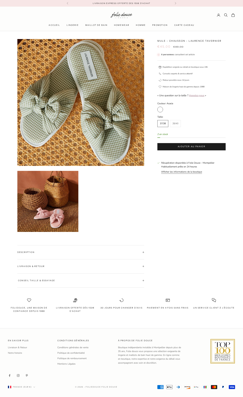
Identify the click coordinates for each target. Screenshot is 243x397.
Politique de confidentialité (71, 352)
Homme (141, 25)
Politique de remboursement (72, 358)
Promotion (159, 25)
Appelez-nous (196, 95)
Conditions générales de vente (72, 347)
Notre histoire (15, 352)
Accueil (54, 25)
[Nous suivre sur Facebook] (9, 375)
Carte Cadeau (184, 25)
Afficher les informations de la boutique (181, 171)
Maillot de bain (96, 25)
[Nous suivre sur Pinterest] (26, 375)
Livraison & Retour (17, 347)
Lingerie (73, 25)
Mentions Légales (66, 363)
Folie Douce (109, 387)
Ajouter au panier (191, 146)
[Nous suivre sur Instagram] (18, 375)
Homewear (121, 25)
